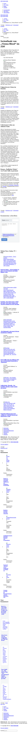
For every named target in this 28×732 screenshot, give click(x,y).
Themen (5, 433)
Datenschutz (6, 429)
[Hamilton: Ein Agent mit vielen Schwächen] (8, 492)
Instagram (16, 185)
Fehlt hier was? (9, 25)
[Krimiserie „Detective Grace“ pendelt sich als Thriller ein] (8, 546)
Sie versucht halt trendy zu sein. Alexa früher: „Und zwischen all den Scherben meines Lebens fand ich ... (5, 655)
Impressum (5, 428)
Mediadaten (6, 432)
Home (4, 3)
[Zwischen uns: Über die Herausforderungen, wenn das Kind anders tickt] (8, 577)
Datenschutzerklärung (8, 234)
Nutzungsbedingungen (8, 235)
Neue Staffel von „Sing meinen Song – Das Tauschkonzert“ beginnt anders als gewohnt (5, 674)
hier (13, 195)
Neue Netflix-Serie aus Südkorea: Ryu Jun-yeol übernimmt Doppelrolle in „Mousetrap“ (10, 361)
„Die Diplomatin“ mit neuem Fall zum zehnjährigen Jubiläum (10, 332)
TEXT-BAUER (14, 442)
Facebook (11, 185)
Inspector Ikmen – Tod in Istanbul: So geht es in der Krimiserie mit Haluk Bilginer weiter (10, 271)
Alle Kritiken (6, 12)
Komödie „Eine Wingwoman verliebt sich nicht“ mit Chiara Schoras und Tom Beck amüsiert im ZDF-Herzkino (10, 303)
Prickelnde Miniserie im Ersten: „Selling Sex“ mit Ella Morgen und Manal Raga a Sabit (9, 415)
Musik (4, 6)
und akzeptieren (9, 235)
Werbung (5, 434)
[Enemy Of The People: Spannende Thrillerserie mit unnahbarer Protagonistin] (8, 462)
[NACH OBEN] (4, 444)
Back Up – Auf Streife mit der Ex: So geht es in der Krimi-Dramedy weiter (4, 610)
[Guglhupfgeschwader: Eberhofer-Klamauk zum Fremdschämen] (11, 518)
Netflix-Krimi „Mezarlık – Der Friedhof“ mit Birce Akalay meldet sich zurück (9, 387)
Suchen (2, 730)
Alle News (5, 11)
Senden (4, 239)
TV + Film (5, 5)
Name (5, 220)
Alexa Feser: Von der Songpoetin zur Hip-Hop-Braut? (4, 638)
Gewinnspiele (6, 10)
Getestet (5, 7)
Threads (4, 186)
